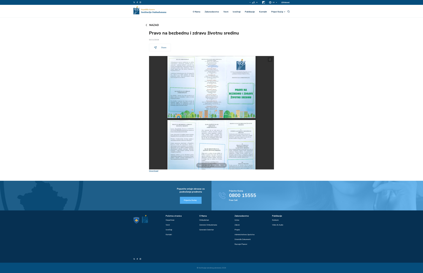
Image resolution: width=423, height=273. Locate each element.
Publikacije (250, 11)
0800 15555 (242, 195)
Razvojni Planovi (241, 244)
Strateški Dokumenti (243, 239)
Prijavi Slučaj (277, 11)
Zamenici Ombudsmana (208, 225)
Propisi (237, 230)
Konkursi (275, 220)
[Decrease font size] (250, 2)
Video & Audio (277, 225)
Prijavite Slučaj (190, 200)
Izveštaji (236, 11)
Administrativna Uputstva (244, 234)
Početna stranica (174, 216)
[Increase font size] (257, 2)
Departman (170, 220)
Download (153, 171)
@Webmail (285, 2)
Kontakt (263, 11)
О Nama (196, 11)
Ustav (237, 220)
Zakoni (237, 225)
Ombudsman (204, 220)
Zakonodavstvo (212, 11)
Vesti (225, 11)
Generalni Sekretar (206, 230)
